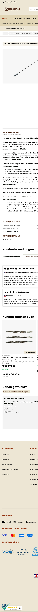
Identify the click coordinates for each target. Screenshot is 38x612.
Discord (8, 522)
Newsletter (6, 474)
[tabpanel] (19, 349)
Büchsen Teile (11, 23)
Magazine (33, 474)
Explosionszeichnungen (23, 19)
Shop (4, 19)
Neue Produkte (7, 465)
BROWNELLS (6, 355)
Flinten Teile (30, 23)
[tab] (16, 391)
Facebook (32, 522)
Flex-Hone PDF (20, 197)
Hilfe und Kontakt (10, 2)
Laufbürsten (5, 376)
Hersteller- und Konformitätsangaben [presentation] (16, 392)
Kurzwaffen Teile (20, 23)
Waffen (4, 23)
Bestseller (5, 460)
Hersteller (5, 455)
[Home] (4, 33)
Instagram (20, 522)
